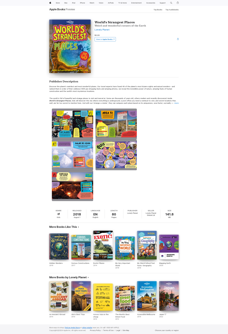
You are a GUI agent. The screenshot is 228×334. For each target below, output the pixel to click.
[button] (171, 3)
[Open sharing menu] (178, 39)
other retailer (87, 328)
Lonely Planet (102, 29)
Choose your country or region (167, 330)
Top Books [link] (158, 10)
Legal (118, 330)
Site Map (126, 330)
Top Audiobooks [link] (172, 10)
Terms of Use (108, 330)
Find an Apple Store (72, 328)
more (176, 103)
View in (104, 39)
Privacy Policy (95, 330)
